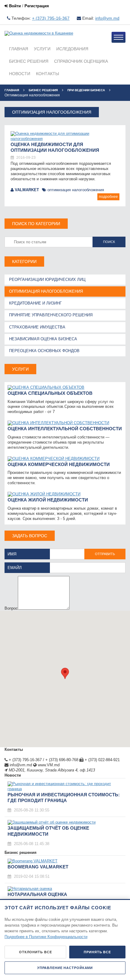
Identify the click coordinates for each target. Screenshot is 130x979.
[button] (65, 673)
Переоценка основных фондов (44, 350)
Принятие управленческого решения (51, 315)
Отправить (105, 554)
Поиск (109, 242)
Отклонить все (35, 952)
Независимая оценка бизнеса (43, 339)
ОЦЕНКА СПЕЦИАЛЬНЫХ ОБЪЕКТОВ (50, 393)
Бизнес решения (43, 90)
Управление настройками (65, 968)
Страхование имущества (37, 327)
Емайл (15, 567)
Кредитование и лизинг (35, 303)
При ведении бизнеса (86, 90)
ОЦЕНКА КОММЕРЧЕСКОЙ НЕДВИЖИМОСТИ (59, 464)
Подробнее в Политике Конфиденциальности (46, 936)
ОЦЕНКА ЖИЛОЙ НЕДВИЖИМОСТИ (48, 499)
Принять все (97, 952)
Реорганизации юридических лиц (47, 279)
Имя (12, 554)
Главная (12, 90)
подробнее (108, 197)
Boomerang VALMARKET (38, 866)
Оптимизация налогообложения (75, 190)
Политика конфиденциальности (33, 754)
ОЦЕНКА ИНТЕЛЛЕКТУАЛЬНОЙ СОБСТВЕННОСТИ (65, 428)
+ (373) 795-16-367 (51, 18)
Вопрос (11, 608)
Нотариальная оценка (37, 894)
